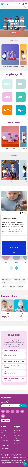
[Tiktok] (12, 411)
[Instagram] (3, 411)
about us (3, 430)
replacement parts (6, 279)
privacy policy (17, 443)
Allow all (14, 242)
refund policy (17, 440)
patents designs (5, 445)
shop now (14, 32)
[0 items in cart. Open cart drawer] (23, 4)
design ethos (4, 440)
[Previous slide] (4, 56)
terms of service (18, 435)
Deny (14, 252)
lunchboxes (17, 279)
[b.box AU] (4, 4)
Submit (23, 405)
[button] (26, 4)
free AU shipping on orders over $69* (15, 1)
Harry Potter (13, 286)
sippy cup (20, 286)
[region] (14, 56)
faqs (15, 432)
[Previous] (11, 268)
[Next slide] (24, 56)
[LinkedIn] (22, 411)
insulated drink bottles (7, 282)
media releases (5, 448)
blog (2, 432)
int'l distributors (5, 443)
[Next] (16, 268)
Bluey (23, 279)
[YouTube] (3, 416)
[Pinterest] (17, 411)
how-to (3, 435)
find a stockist (4, 438)
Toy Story (4, 286)
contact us (17, 430)
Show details (20, 238)
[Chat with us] (25, 464)
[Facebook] (8, 411)
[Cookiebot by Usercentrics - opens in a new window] (20, 213)
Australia (6, 420)
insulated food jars (20, 282)
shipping (16, 438)
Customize (13, 247)
